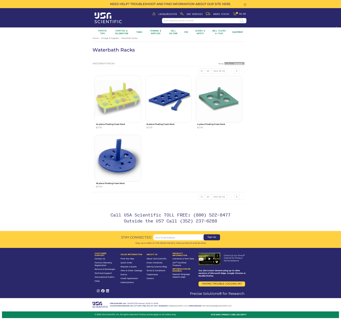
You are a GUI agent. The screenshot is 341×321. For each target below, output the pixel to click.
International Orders (104, 277)
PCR (186, 32)
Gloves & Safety (200, 32)
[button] (191, 14)
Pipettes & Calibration (122, 32)
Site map (215, 314)
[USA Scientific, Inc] (108, 18)
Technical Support (103, 273)
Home (96, 38)
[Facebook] (103, 291)
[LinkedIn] (107, 291)
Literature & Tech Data (183, 259)
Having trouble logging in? (222, 284)
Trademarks (152, 275)
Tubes (139, 32)
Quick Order (126, 263)
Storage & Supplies (156, 32)
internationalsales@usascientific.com (217, 306)
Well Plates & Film (219, 32)
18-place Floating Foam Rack (110, 183)
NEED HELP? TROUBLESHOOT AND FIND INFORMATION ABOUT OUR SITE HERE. (170, 4)
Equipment (237, 32)
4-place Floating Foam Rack (211, 124)
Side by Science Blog (157, 267)
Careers (150, 279)
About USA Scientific (157, 259)
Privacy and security (234, 314)
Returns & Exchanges (105, 269)
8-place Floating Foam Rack (160, 124)
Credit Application (129, 279)
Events (124, 275)
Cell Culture (173, 32)
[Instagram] (98, 291)
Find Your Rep (127, 259)
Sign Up (212, 237)
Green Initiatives (154, 263)
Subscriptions (127, 283)
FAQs (97, 281)
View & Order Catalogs (131, 271)
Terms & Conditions (156, 271)
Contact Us (100, 259)
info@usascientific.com (178, 306)
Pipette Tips (102, 32)
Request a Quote (129, 267)
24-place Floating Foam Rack (110, 124)
